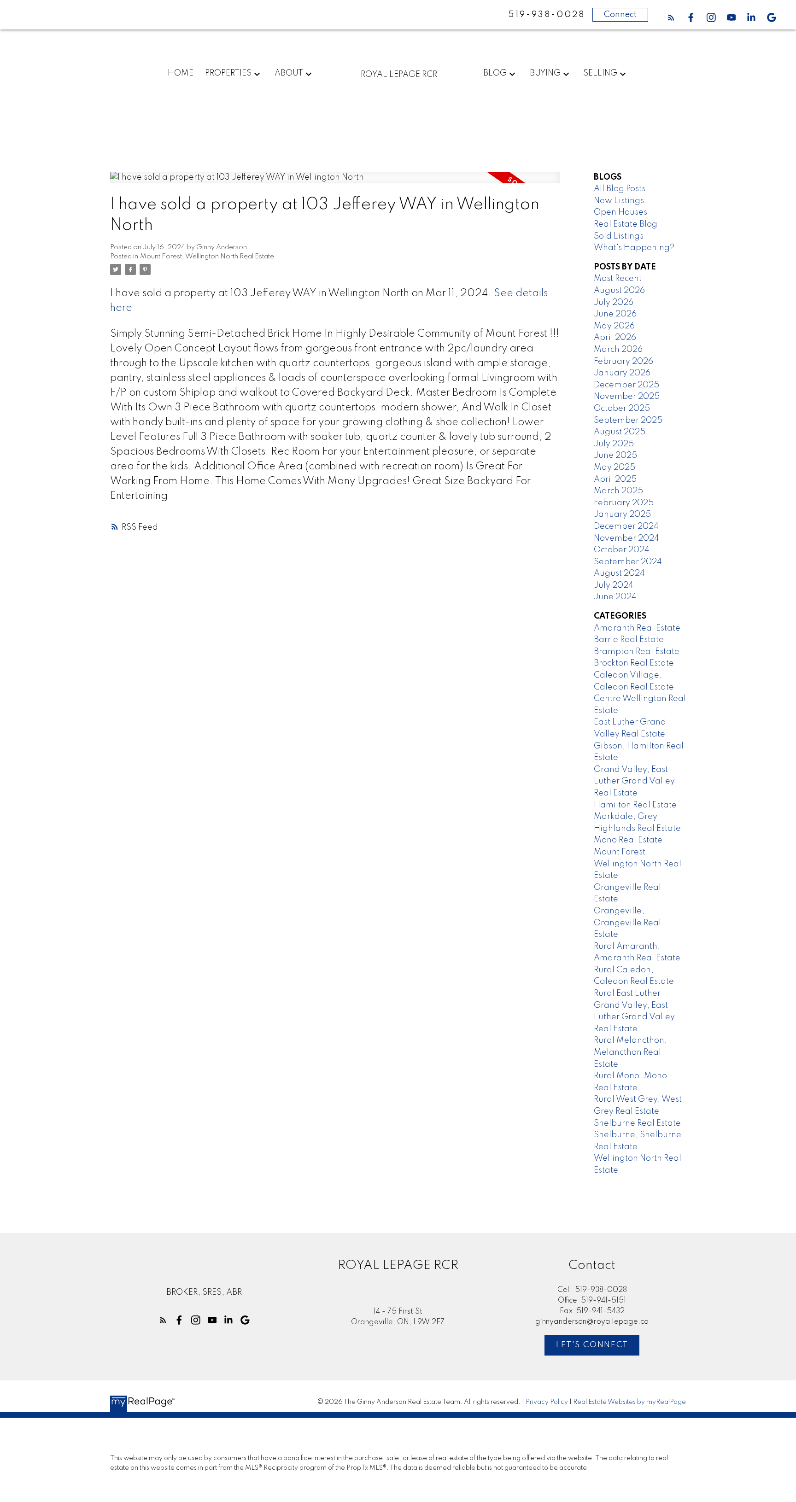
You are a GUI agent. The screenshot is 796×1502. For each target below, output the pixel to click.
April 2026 (615, 337)
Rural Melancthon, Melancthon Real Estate (630, 1052)
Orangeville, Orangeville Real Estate (627, 923)
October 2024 (622, 550)
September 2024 (628, 562)
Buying (545, 73)
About (289, 73)
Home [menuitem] (180, 73)
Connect (620, 15)
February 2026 (623, 361)
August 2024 (619, 573)
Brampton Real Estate (636, 652)
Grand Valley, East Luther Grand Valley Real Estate (634, 781)
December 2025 (626, 385)
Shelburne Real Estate (637, 1123)
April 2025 (615, 479)
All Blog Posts (619, 189)
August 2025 (619, 432)
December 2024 (626, 526)
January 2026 (622, 373)
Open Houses (620, 212)
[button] (671, 17)
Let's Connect (592, 1345)
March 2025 (618, 491)
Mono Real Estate (628, 840)
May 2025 (614, 467)
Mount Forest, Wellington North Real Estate (207, 256)
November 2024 (626, 538)
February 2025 (624, 503)
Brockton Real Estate (634, 663)
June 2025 (615, 455)
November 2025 (627, 396)
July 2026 (613, 302)
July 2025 (614, 444)
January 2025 (622, 514)
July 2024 (613, 585)
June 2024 (615, 597)
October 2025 (622, 408)
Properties (228, 73)
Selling (600, 73)
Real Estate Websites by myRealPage (629, 1402)
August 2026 (619, 290)
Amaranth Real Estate (637, 628)
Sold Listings (619, 236)
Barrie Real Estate (629, 640)
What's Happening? (634, 248)
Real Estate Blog (625, 224)
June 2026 (615, 314)
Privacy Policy (547, 1402)
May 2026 (614, 326)
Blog (495, 73)
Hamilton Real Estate (635, 805)
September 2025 (628, 420)
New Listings (619, 201)
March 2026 (618, 349)
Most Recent (618, 279)
